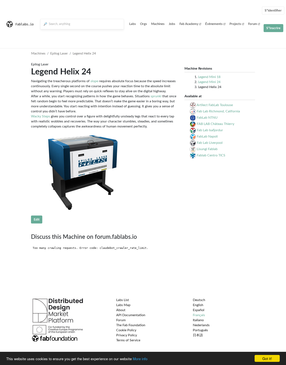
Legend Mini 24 (209, 82)
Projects (235, 24)
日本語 (198, 335)
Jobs (172, 24)
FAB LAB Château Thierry (215, 124)
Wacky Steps (40, 116)
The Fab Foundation (130, 325)
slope (94, 81)
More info (140, 358)
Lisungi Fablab (207, 149)
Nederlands (201, 325)
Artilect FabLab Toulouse (215, 105)
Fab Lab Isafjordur (210, 130)
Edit (37, 219)
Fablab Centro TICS (211, 155)
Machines (158, 24)
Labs (132, 24)
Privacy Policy (126, 335)
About (120, 310)
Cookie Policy (126, 330)
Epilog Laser (59, 53)
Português (200, 330)
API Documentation (130, 315)
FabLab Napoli (207, 136)
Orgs (143, 24)
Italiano (198, 320)
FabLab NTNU (207, 117)
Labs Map (123, 305)
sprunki (156, 96)
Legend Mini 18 (209, 77)
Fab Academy (188, 24)
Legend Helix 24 (84, 53)
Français (199, 315)
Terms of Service (128, 340)
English (198, 305)
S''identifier (273, 10)
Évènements (214, 24)
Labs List (122, 300)
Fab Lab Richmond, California (218, 111)
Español (198, 310)
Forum (252, 24)
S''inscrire (273, 28)
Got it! (267, 358)
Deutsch (199, 300)
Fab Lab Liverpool (210, 142)
